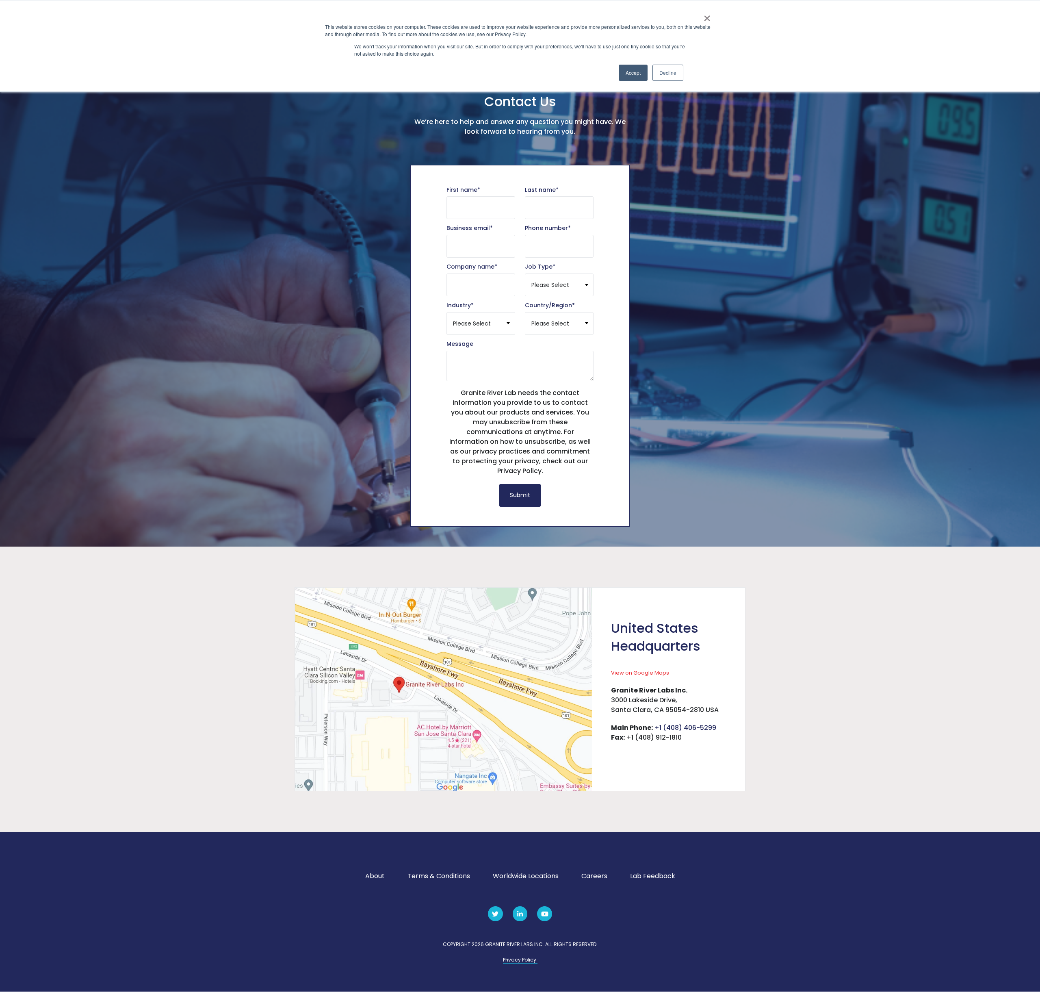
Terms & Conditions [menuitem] (438, 876)
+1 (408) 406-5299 (685, 727)
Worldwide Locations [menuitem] (526, 876)
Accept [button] (633, 72)
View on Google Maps (640, 673)
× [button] (707, 15)
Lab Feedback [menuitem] (652, 876)
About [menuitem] (375, 876)
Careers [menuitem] (594, 876)
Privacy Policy (520, 959)
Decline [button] (667, 72)
